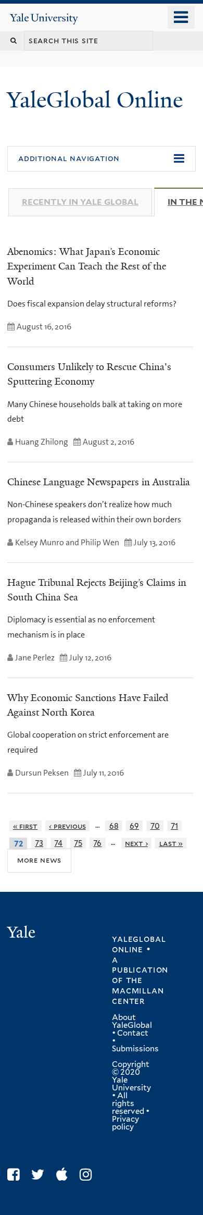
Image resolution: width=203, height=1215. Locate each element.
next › (136, 843)
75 (78, 843)
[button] (101, 158)
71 (174, 825)
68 (114, 825)
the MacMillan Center (137, 990)
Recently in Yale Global (80, 202)
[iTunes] (64, 1175)
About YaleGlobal (132, 1021)
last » (171, 843)
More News (39, 859)
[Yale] (22, 933)
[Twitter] (40, 1175)
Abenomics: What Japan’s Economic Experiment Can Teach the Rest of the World (86, 266)
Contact (132, 1033)
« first (25, 825)
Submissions (135, 1048)
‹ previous (67, 825)
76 (97, 843)
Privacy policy (125, 1123)
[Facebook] (15, 1175)
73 (39, 843)
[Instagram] (88, 1175)
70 (155, 825)
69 (134, 825)
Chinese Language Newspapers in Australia (98, 482)
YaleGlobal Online (95, 99)
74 (58, 843)
